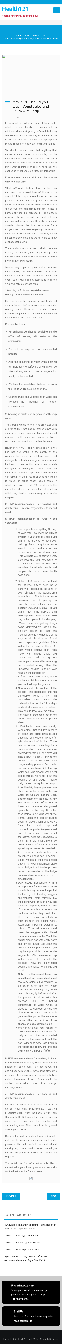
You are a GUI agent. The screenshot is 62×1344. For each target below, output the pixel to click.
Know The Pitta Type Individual (21, 1249)
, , (18, 116)
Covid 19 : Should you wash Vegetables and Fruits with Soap (31, 106)
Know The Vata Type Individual (21, 1235)
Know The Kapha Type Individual (22, 1242)
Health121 (15, 9)
